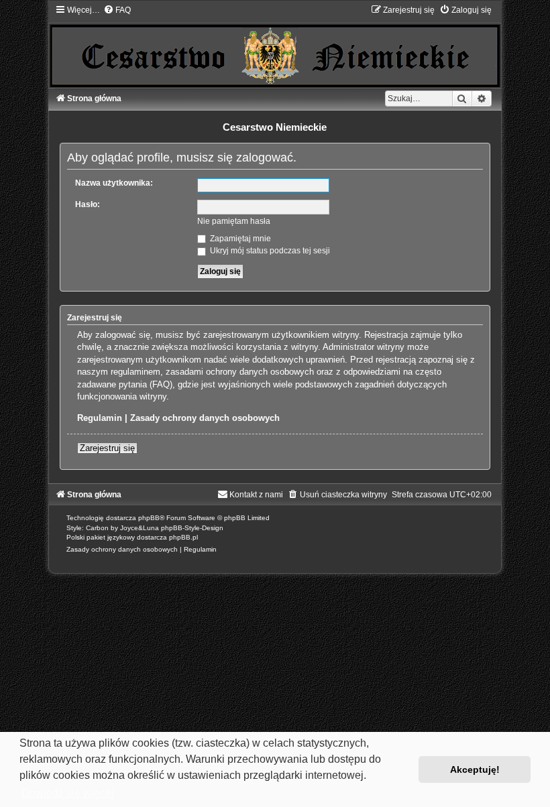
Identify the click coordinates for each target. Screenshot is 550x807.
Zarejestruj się (107, 448)
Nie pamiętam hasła (233, 221)
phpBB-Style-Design (192, 528)
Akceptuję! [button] (475, 769)
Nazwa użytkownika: (114, 183)
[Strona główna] (275, 45)
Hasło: (87, 204)
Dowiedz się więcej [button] (67, 793)
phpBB (149, 517)
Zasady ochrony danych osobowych (205, 418)
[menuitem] (117, 10)
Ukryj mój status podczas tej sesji (269, 250)
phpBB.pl (183, 537)
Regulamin (99, 418)
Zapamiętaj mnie (239, 238)
